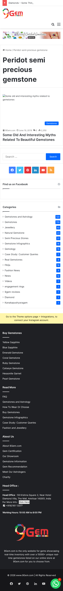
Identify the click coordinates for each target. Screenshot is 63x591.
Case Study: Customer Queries (21, 254)
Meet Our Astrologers (14, 471)
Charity (6, 477)
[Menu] (58, 24)
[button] (56, 584)
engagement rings (14, 286)
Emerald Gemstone (13, 352)
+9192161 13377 (14, 505)
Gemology (10, 249)
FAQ (5, 396)
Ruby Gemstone (11, 363)
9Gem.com (10, 130)
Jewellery (10, 227)
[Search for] (53, 24)
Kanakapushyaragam (16, 302)
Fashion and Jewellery (15, 428)
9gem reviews (12, 292)
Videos (8, 281)
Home (8, 50)
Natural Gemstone (14, 232)
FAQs (7, 265)
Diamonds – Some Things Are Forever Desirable (33, 3)
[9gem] (13, 13)
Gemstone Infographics (17, 243)
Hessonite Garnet (12, 373)
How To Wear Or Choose (16, 407)
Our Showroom (11, 456)
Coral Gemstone (11, 358)
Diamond (9, 297)
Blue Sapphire (10, 347)
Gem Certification (12, 451)
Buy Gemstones (11, 412)
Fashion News (12, 270)
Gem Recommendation (15, 466)
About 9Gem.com (12, 445)
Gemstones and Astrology (19, 216)
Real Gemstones (13, 259)
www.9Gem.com (24, 575)
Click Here (24, 502)
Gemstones (11, 222)
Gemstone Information (15, 461)
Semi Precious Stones (16, 238)
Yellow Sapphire (11, 342)
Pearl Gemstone (11, 378)
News (8, 275)
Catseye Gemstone (13, 368)
